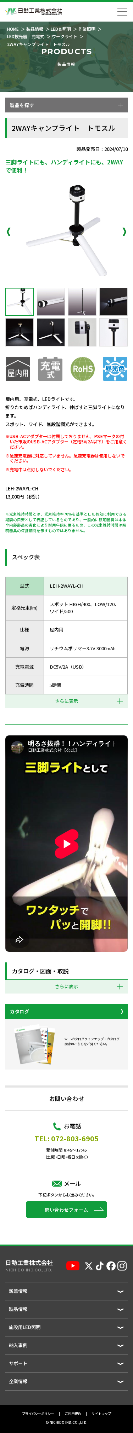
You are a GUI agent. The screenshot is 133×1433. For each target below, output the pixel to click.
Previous (8, 231)
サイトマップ (101, 1414)
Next (124, 231)
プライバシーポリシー (38, 1414)
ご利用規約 (73, 1414)
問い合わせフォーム (66, 1209)
